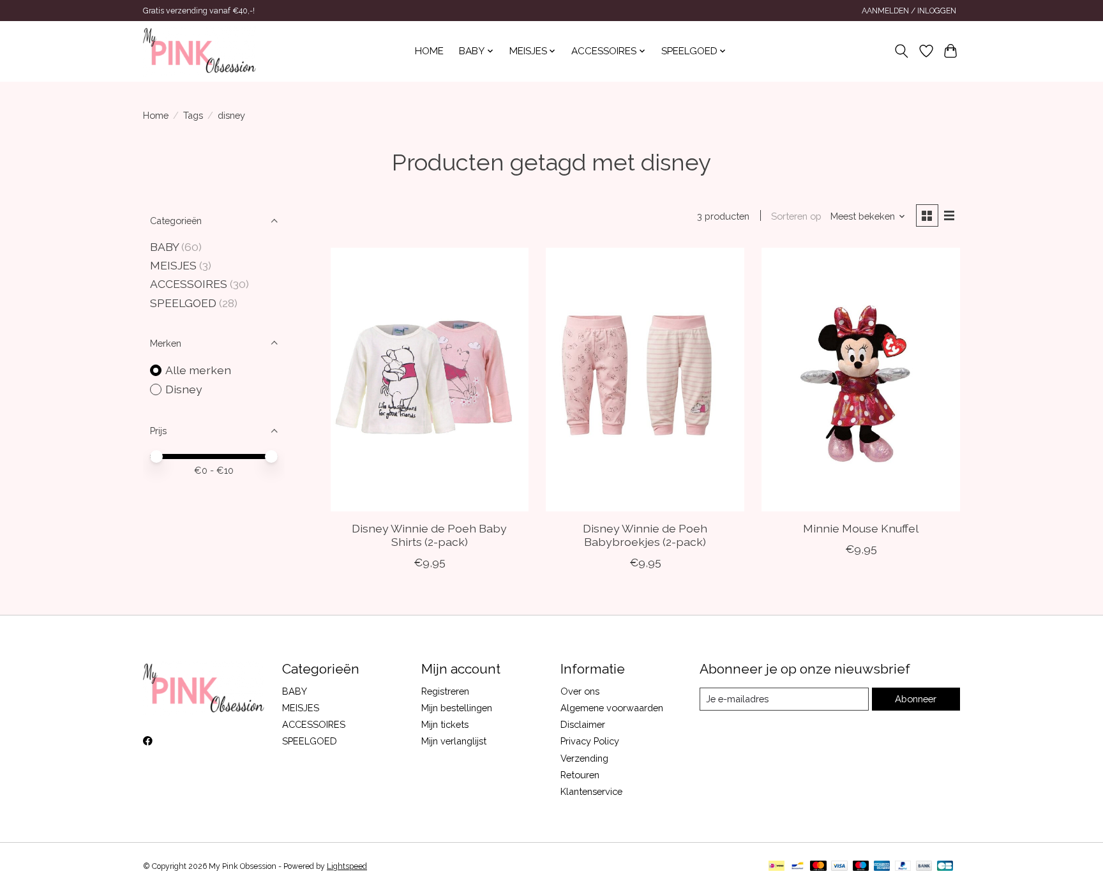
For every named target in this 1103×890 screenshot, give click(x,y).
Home (429, 51)
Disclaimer (582, 724)
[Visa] (839, 867)
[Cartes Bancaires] (945, 867)
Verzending (584, 758)
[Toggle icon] (901, 51)
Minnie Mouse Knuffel (861, 528)
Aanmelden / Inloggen (909, 10)
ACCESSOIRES (188, 283)
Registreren (445, 691)
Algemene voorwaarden (611, 707)
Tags (193, 115)
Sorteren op (796, 216)
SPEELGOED (183, 303)
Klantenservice (591, 791)
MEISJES (173, 265)
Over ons (579, 691)
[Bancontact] (798, 867)
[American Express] (882, 867)
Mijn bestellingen (456, 707)
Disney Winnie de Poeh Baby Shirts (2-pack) (429, 535)
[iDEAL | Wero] (776, 867)
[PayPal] (903, 867)
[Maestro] (861, 867)
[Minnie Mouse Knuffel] (860, 379)
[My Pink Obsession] (199, 51)
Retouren (579, 774)
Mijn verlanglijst (453, 740)
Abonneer (915, 698)
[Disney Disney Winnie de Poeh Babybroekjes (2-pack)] (645, 379)
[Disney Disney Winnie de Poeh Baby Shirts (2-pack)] (430, 379)
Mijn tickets (445, 724)
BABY (165, 246)
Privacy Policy (589, 740)
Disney (183, 389)
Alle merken (198, 370)
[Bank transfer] (924, 867)
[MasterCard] (818, 867)
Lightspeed (347, 866)
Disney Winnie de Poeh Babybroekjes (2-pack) (645, 535)
